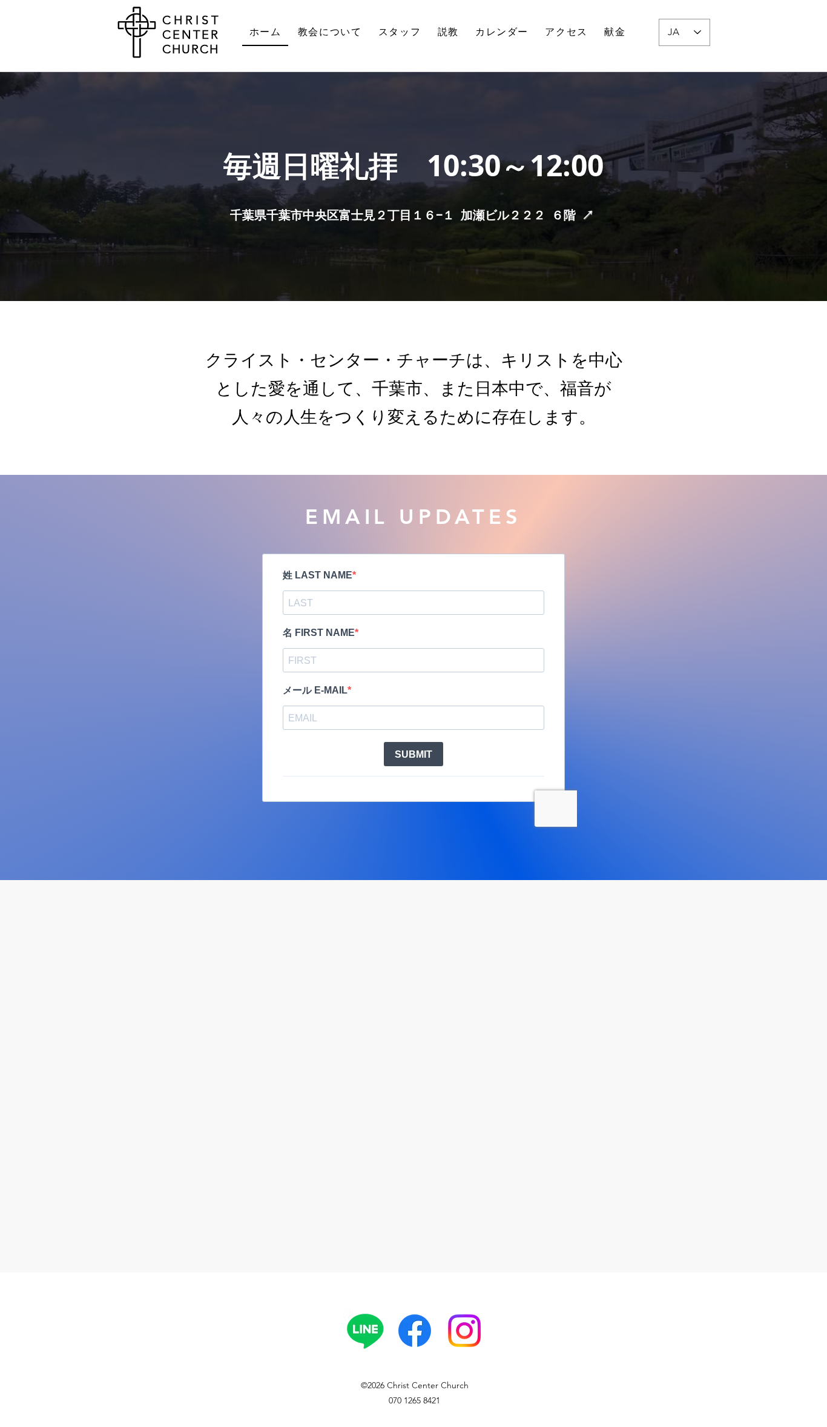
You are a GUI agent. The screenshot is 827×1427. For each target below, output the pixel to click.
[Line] (365, 1331)
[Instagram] (464, 1331)
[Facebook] (415, 1331)
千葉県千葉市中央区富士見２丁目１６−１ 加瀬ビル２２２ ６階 (412, 215)
